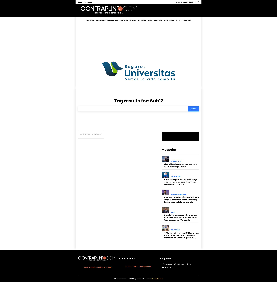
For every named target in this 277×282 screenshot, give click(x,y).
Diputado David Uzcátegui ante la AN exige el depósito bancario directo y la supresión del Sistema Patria (181, 199)
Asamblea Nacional (178, 194)
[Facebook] (163, 264)
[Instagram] (175, 264)
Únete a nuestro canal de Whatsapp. (98, 267)
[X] (187, 264)
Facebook (168, 264)
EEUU (173, 212)
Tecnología (176, 176)
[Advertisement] (138, 40)
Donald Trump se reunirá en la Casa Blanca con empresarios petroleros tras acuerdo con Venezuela (180, 217)
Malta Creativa (158, 279)
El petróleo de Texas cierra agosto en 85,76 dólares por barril (181, 165)
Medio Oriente (176, 161)
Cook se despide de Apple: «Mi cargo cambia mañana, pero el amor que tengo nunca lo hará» (180, 182)
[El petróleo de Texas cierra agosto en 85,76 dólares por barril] (165, 159)
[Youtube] (163, 267)
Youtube (168, 267)
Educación (175, 230)
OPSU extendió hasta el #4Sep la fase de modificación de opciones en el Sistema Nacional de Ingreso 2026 (181, 235)
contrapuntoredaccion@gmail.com (138, 266)
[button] (198, 2)
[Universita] (138, 88)
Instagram (180, 264)
